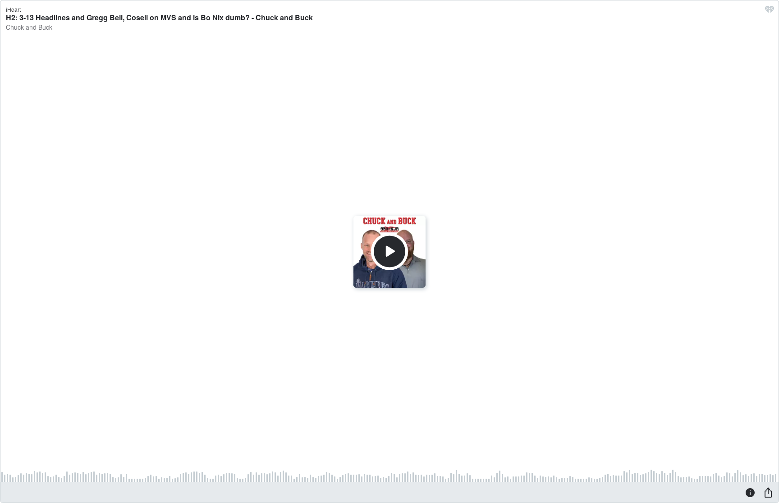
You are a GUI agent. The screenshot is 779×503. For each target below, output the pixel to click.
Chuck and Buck (29, 27)
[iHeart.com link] (769, 11)
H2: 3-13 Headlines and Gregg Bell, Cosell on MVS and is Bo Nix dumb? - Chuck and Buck (159, 17)
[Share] (768, 492)
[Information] (750, 492)
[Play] (389, 251)
